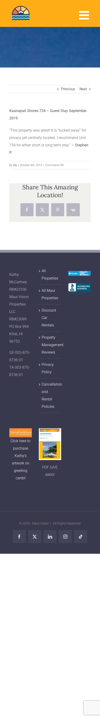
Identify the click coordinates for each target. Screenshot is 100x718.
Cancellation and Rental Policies (50, 395)
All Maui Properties (50, 294)
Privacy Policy (48, 368)
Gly (15, 165)
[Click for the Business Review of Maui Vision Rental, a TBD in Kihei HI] (79, 286)
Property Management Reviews (50, 344)
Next (83, 89)
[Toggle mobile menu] (85, 15)
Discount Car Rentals (49, 317)
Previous (68, 89)
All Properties (50, 274)
